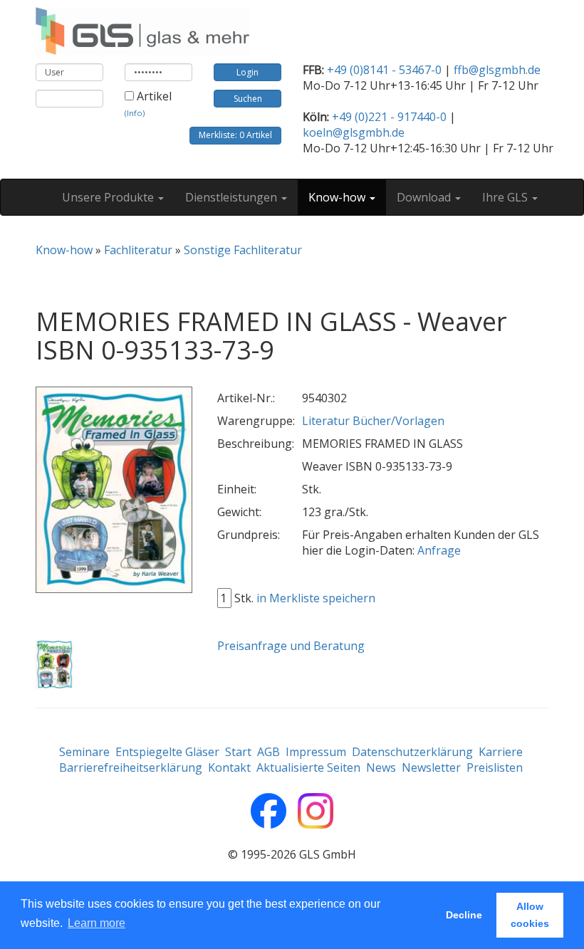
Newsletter (431, 767)
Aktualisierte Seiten (308, 767)
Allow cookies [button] (530, 915)
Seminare (84, 752)
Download (425, 197)
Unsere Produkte (109, 197)
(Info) (135, 113)
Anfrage (439, 550)
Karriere (501, 752)
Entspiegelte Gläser (167, 752)
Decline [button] (464, 915)
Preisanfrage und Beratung (291, 646)
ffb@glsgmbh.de (497, 70)
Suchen (248, 99)
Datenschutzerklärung (412, 752)
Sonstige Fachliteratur (243, 250)
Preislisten (494, 767)
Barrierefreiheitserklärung (130, 767)
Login (247, 72)
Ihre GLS (506, 197)
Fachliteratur (138, 250)
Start (238, 752)
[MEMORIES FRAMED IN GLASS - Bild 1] (54, 665)
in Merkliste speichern (315, 598)
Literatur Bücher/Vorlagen (373, 421)
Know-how (338, 197)
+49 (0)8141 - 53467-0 (384, 70)
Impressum (316, 752)
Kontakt (229, 767)
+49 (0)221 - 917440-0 (389, 117)
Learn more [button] (96, 923)
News (381, 767)
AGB (268, 752)
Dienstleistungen (232, 197)
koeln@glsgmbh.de (354, 132)
